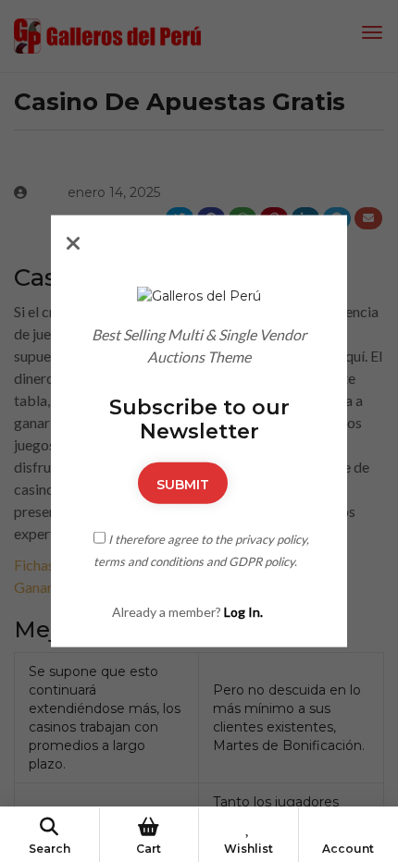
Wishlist (248, 849)
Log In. (243, 611)
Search (49, 849)
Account (348, 849)
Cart (148, 849)
